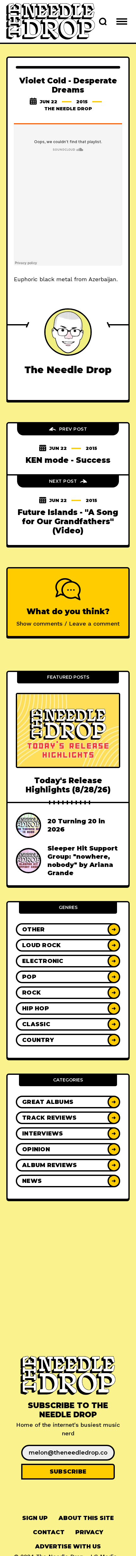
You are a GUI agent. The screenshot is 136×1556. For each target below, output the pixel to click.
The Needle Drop (68, 109)
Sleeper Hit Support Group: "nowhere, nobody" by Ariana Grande (82, 861)
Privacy (89, 1532)
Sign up (35, 1518)
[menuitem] (35, 1518)
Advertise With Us (68, 1546)
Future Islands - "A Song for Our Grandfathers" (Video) (68, 522)
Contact (49, 1532)
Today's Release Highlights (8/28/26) (68, 785)
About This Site (86, 1518)
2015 (82, 102)
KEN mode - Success (68, 460)
